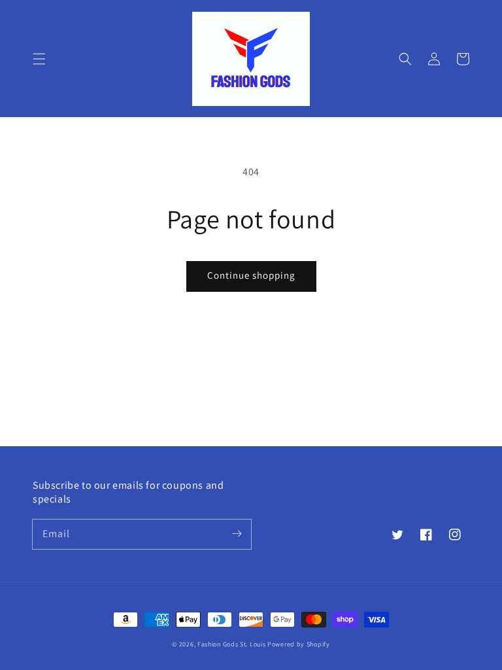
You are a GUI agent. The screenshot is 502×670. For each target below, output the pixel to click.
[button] (39, 58)
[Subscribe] (236, 534)
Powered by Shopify (298, 644)
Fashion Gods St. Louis (231, 644)
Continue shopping (251, 275)
